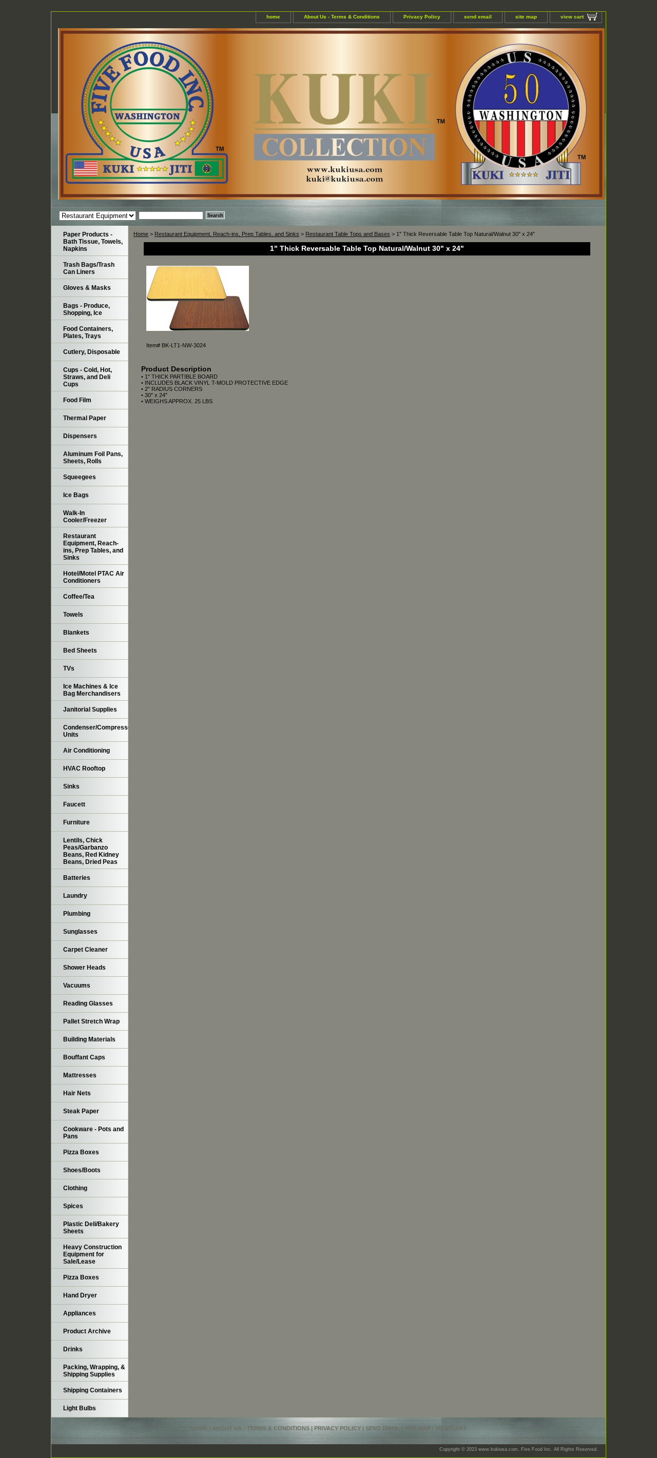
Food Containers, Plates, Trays (88, 332)
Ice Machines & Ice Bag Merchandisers (92, 690)
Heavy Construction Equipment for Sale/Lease (92, 1254)
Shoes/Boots (82, 1170)
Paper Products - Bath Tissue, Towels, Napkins (93, 241)
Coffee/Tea (78, 596)
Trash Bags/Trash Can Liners (88, 268)
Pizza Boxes (81, 1152)
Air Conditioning (86, 750)
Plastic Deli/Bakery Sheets (91, 1227)
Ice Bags (76, 495)
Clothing (75, 1188)
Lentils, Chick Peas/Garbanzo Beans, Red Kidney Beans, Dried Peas (91, 851)
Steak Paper (81, 1111)
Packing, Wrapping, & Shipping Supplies (94, 1371)
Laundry (75, 895)
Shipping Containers (92, 1390)
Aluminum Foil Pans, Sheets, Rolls (93, 457)
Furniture (76, 822)
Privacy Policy (421, 16)
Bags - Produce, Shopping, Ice (86, 309)
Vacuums (76, 985)
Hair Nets (77, 1093)
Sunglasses (80, 931)
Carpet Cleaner (85, 949)
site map (526, 16)
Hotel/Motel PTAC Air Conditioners (93, 577)
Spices (73, 1206)
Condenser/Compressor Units (95, 731)
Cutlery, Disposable (91, 352)
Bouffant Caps (84, 1057)
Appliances (79, 1313)
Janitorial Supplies (90, 709)
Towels (73, 614)
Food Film (77, 400)
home (273, 16)
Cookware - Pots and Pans (93, 1133)
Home (140, 234)
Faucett (74, 804)
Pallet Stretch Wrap (91, 1021)
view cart (572, 16)
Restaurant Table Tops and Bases (347, 234)
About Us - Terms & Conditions (342, 16)
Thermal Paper (84, 418)
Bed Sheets (80, 650)
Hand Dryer (80, 1295)
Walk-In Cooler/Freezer (85, 516)
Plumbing (76, 913)
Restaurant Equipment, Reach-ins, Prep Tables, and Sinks (226, 234)
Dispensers (80, 436)
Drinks (73, 1349)
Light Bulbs (79, 1408)
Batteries (76, 877)
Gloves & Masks (87, 287)
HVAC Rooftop (84, 768)
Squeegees (79, 477)
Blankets (76, 632)
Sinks (71, 786)
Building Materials (89, 1039)
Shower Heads (84, 967)
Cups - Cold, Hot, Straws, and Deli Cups (87, 377)
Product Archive (87, 1331)
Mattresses (79, 1075)
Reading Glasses (88, 1003)
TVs (68, 668)
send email (478, 16)
